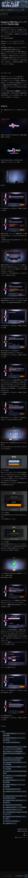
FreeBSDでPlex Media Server (13, 742)
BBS (23, 10)
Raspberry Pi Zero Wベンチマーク (14, 809)
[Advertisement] (14, 856)
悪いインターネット (17, 10)
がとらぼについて (4, 14)
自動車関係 (9, 10)
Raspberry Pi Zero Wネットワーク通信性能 (16, 807)
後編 (2, 726)
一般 (6, 10)
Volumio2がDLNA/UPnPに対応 (13, 789)
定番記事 (2, 10)
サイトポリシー (9, 876)
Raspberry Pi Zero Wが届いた (12, 821)
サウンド (25, 837)
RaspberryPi (19, 837)
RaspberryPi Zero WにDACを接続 (13, 805)
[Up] (26, 876)
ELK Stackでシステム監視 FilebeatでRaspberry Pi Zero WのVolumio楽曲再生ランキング (14, 753)
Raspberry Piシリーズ (11, 823)
